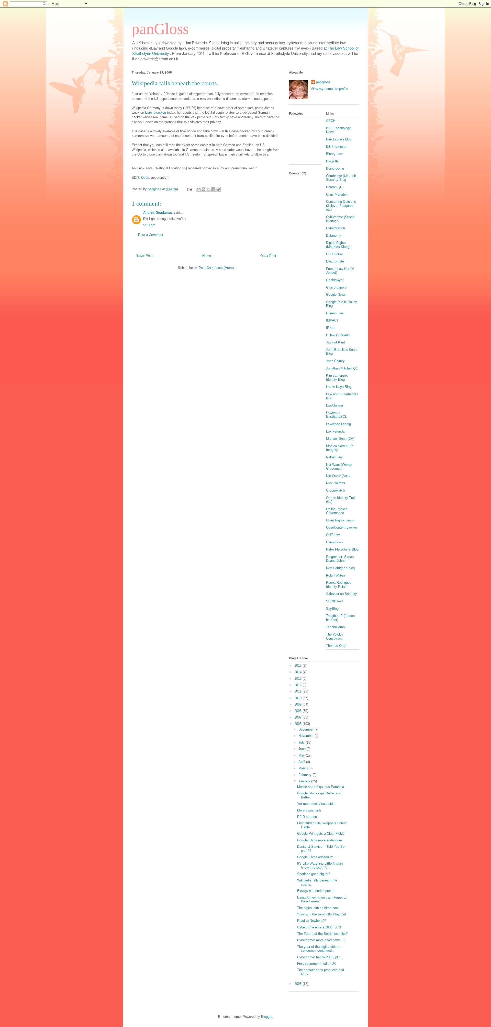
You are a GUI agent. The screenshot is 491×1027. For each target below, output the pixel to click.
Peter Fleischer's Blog (342, 549)
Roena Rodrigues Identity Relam (338, 585)
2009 (298, 704)
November (306, 736)
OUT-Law (333, 535)
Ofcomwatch (335, 490)
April (302, 762)
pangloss (323, 82)
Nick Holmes (335, 483)
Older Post (268, 256)
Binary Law (334, 154)
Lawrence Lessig (338, 424)
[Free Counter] (298, 183)
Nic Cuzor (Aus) (338, 476)
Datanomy (333, 235)
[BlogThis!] (203, 189)
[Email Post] (189, 189)
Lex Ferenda (335, 431)
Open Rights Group (340, 520)
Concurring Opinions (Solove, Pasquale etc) (341, 205)
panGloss (160, 28)
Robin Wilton (335, 575)
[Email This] (198, 189)
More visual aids (309, 810)
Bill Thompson (336, 146)
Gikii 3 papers (336, 287)
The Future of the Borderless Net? (322, 934)
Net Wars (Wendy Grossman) (339, 467)
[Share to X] (208, 189)
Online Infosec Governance (337, 511)
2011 (298, 691)
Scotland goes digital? (313, 874)
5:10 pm (149, 225)
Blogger (266, 1017)
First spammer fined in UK (316, 963)
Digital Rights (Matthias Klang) (338, 245)
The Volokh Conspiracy (334, 636)
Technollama (335, 627)
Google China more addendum (319, 840)
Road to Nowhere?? (311, 921)
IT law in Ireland (338, 335)
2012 (298, 685)
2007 (298, 717)
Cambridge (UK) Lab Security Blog (341, 178)
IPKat (330, 328)
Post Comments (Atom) (216, 268)
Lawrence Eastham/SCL (336, 415)
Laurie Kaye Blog (338, 387)
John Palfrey (335, 361)
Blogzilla (332, 161)
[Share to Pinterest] (218, 189)
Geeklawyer (334, 280)
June (302, 749)
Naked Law (334, 457)
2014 (298, 672)
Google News (336, 294)
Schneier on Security (341, 594)
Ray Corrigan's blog (340, 568)
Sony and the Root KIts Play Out (321, 914)
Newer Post (144, 256)
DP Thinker (334, 254)
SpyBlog (332, 609)
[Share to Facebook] (213, 189)
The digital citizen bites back (318, 908)
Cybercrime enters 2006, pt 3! (319, 927)
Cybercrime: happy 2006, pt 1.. (320, 957)
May (302, 755)
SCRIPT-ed (334, 601)
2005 (298, 984)
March (303, 768)
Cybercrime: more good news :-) (320, 940)
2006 (298, 724)
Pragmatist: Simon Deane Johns (340, 559)
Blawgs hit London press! (315, 891)
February (305, 775)
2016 (298, 665)
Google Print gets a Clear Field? (320, 833)
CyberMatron (335, 228)
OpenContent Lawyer (341, 527)
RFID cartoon (307, 817)
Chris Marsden (337, 194)
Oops (145, 178)
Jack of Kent (335, 342)
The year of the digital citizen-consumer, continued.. (319, 949)
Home (206, 256)
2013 (298, 678)
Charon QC (334, 187)
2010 (298, 698)
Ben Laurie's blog (338, 139)
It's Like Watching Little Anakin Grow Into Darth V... (320, 865)
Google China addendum (315, 857)
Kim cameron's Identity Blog (337, 377)
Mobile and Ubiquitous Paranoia (320, 787)
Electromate (335, 261)
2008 (298, 711)
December (306, 729)
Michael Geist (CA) (340, 438)
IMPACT (332, 320)
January (304, 781)
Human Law (334, 313)
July (302, 742)
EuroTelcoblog (155, 112)
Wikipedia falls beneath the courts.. (176, 83)
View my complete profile (329, 89)
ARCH (330, 121)
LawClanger (334, 405)
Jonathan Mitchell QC (342, 368)
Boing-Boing (335, 168)
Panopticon (334, 542)
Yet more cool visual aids (315, 804)
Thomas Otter (336, 646)
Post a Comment (150, 235)
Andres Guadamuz (158, 212)
